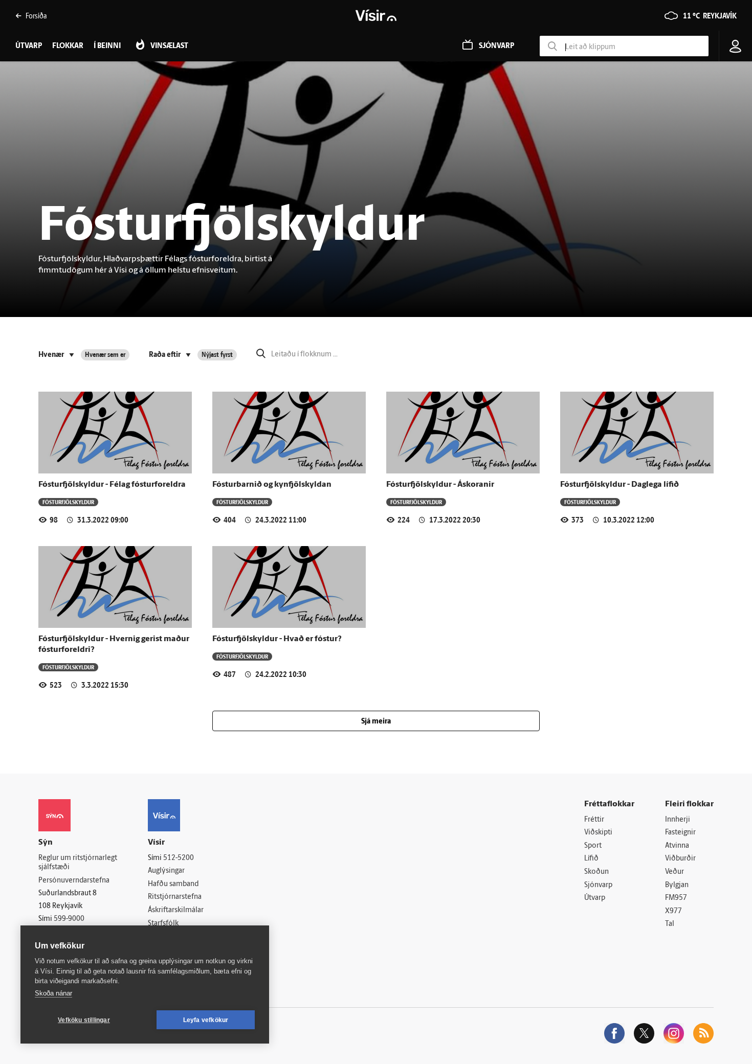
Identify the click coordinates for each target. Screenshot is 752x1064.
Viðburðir (680, 859)
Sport (593, 846)
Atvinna (677, 846)
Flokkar (67, 46)
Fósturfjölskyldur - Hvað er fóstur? (277, 639)
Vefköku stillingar (84, 1020)
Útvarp (594, 898)
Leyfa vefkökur (206, 1020)
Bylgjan (677, 885)
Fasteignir (680, 832)
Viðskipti (598, 832)
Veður (674, 872)
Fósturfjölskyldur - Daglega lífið (619, 485)
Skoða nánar (53, 993)
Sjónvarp (598, 885)
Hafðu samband (173, 884)
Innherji (677, 820)
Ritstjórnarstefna (175, 897)
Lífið (591, 859)
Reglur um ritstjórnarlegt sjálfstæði (77, 863)
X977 (673, 911)
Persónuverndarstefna (73, 881)
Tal (669, 924)
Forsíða (36, 15)
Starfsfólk (163, 923)
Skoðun (596, 872)
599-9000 (69, 919)
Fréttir (594, 820)
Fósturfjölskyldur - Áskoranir (440, 485)
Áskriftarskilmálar (176, 910)
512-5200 (178, 858)
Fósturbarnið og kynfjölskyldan (271, 485)
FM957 (676, 898)
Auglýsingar (166, 871)
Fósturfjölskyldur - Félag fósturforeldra (112, 485)
